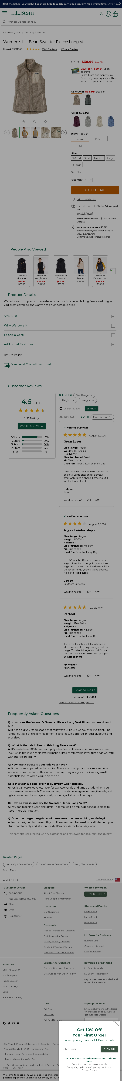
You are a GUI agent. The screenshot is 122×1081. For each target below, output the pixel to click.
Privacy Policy (89, 1070)
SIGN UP (109, 1049)
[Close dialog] (116, 1024)
